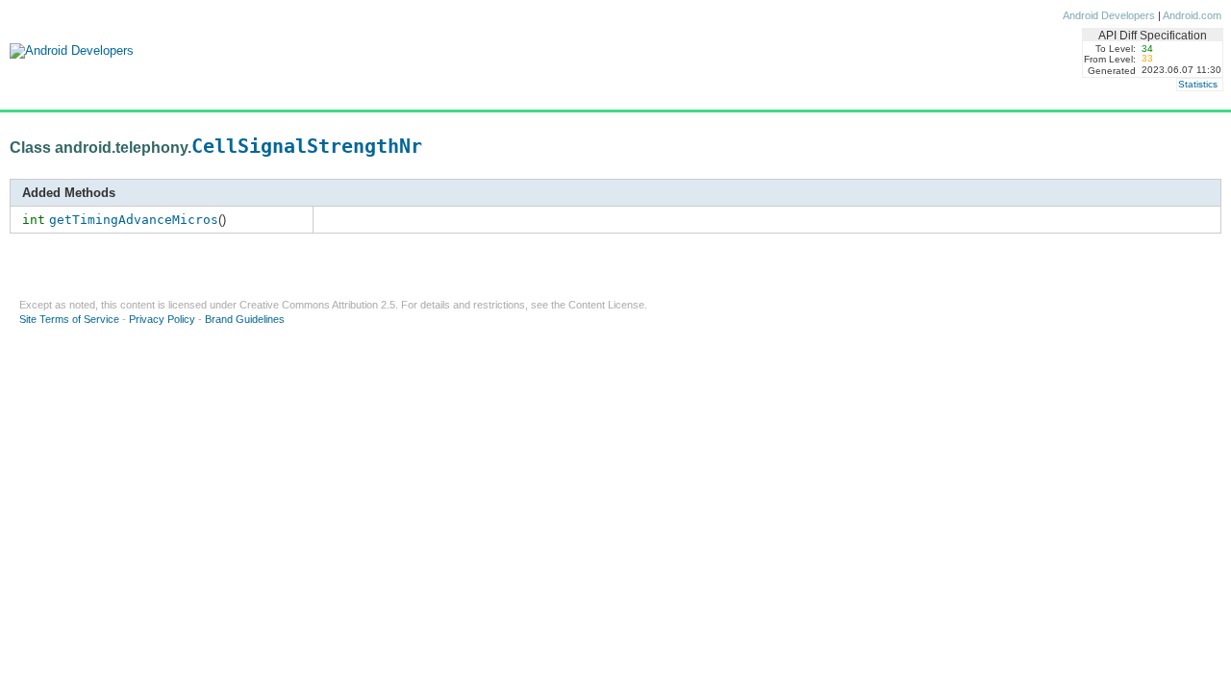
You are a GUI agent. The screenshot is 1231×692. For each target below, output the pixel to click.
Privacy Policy (162, 319)
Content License (606, 304)
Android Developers (1109, 15)
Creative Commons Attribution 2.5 (317, 304)
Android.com (1192, 15)
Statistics (1198, 84)
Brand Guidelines (245, 319)
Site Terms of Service (69, 319)
